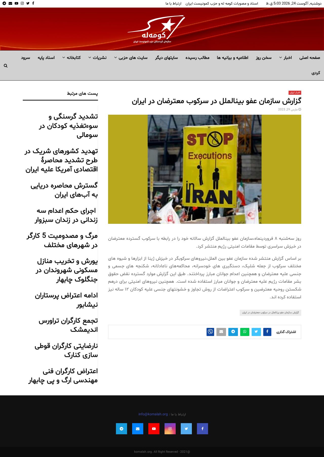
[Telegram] (121, 428)
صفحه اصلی (309, 58)
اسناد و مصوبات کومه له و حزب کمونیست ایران (222, 3)
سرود (25, 58)
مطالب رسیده (197, 58)
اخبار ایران (295, 92)
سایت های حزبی (133, 58)
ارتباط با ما (173, 3)
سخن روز (264, 58)
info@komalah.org (153, 414)
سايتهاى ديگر (166, 58)
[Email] (137, 428)
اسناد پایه (46, 58)
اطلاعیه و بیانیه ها (232, 58)
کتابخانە (74, 58)
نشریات (100, 58)
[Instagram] (170, 428)
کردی (316, 73)
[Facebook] (202, 428)
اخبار (288, 58)
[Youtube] (153, 428)
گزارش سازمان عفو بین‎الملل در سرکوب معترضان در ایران (270, 312)
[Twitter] (186, 428)
